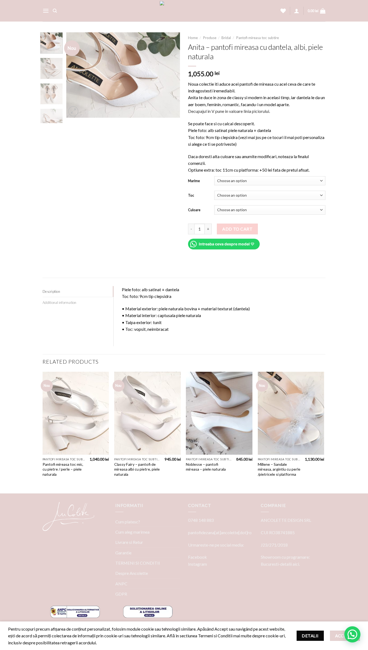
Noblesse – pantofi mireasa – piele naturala (206, 467)
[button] (352, 634)
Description (51, 291)
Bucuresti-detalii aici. (280, 563)
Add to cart (237, 228)
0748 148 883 (201, 520)
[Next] (171, 75)
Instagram (197, 563)
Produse (209, 38)
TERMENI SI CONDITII (137, 562)
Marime (194, 181)
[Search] (55, 11)
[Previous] (75, 75)
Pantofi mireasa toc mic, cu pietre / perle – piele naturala (63, 469)
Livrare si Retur (129, 542)
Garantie (123, 552)
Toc (191, 195)
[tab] (78, 291)
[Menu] (46, 11)
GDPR (121, 593)
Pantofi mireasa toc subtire (257, 38)
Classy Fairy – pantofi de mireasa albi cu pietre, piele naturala (137, 469)
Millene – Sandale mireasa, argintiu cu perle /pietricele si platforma (279, 469)
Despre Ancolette (131, 573)
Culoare (194, 210)
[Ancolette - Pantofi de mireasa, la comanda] (184, 11)
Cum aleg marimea (132, 531)
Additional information (60, 302)
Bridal (226, 38)
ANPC (121, 583)
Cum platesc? (127, 521)
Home (193, 38)
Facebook (197, 556)
